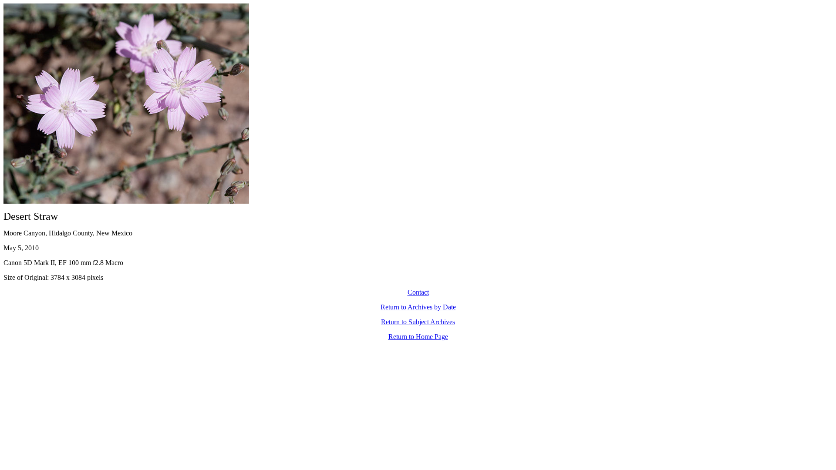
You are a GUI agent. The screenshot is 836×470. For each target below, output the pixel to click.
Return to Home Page (418, 336)
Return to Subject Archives (418, 322)
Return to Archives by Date (418, 307)
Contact (418, 292)
